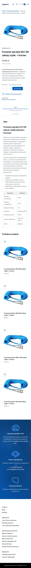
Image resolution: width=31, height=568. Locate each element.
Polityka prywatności (9, 554)
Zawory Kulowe (7, 544)
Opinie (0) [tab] (15, 114)
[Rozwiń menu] (27, 4)
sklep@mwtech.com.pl (17, 469)
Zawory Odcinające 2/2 (9, 541)
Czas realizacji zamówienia (10, 525)
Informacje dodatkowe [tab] (15, 110)
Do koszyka (17, 89)
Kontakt (4, 512)
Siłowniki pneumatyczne (9, 531)
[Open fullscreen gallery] (27, 43)
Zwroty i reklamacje (8, 557)
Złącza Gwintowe (7, 539)
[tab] (15, 43)
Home (4, 11)
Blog (3, 510)
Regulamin (5, 552)
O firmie (4, 507)
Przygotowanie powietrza (10, 546)
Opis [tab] (15, 107)
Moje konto (5, 518)
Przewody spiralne (13, 11)
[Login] (20, 4)
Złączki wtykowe (7, 533)
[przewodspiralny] (15, 31)
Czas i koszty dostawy (9, 520)
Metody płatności (7, 523)
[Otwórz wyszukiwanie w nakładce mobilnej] (13, 4)
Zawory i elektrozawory (9, 536)
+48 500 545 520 (16, 467)
